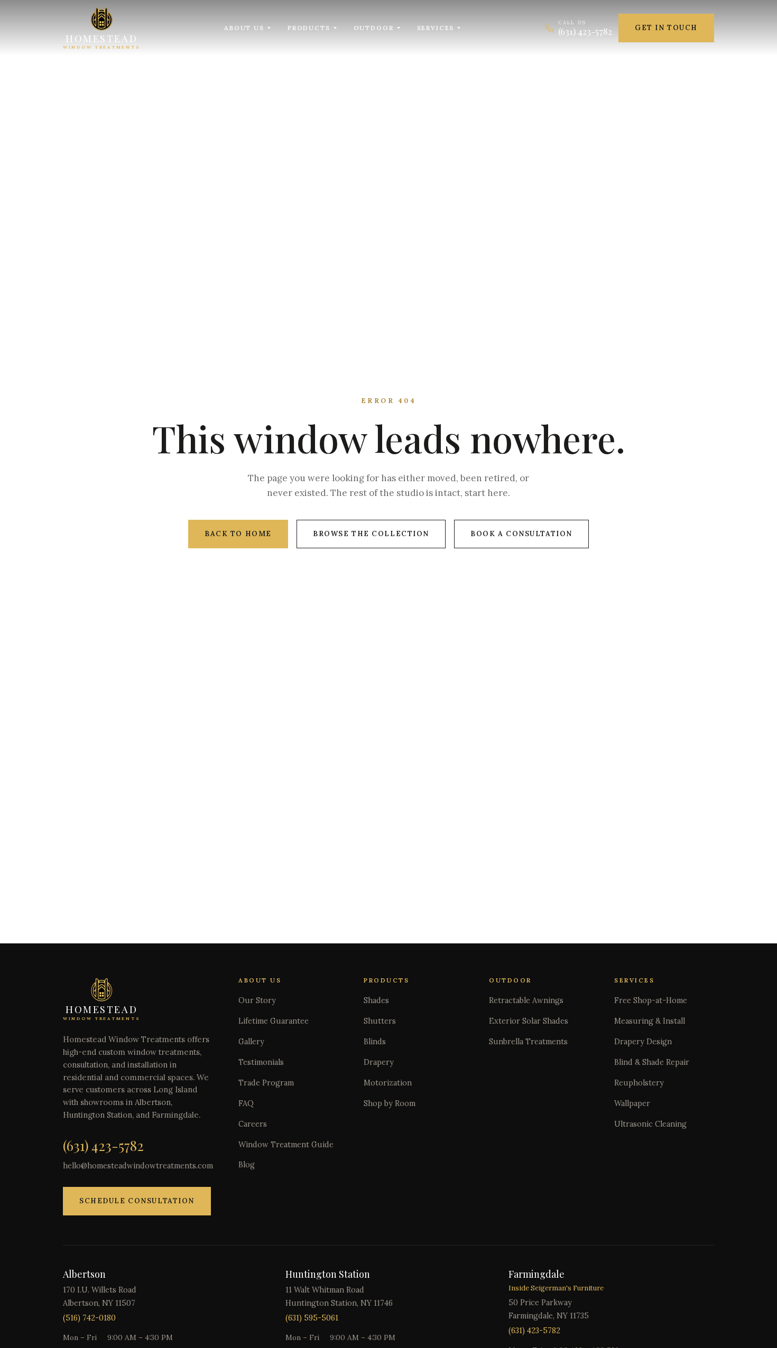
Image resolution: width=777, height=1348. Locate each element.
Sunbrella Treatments (528, 1041)
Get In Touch (666, 27)
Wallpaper (632, 1103)
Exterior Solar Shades (528, 1021)
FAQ (246, 1103)
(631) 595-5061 (311, 1318)
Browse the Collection (371, 533)
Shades (376, 1000)
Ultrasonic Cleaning (650, 1124)
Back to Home (238, 533)
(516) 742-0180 (89, 1318)
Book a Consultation (521, 533)
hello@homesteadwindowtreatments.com (138, 1166)
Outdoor (374, 28)
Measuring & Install (649, 1021)
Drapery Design (643, 1041)
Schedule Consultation (137, 1200)
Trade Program (266, 1083)
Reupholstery (639, 1083)
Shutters (380, 1021)
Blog (246, 1164)
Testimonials (261, 1062)
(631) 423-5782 (103, 1145)
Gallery (251, 1041)
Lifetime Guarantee (273, 1021)
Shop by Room (389, 1103)
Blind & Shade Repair (651, 1062)
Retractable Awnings (526, 1000)
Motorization (388, 1083)
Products (309, 28)
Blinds (375, 1041)
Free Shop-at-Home (650, 1000)
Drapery (379, 1062)
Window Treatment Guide (286, 1144)
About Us (244, 28)
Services (436, 28)
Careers (252, 1124)
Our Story (257, 1000)
